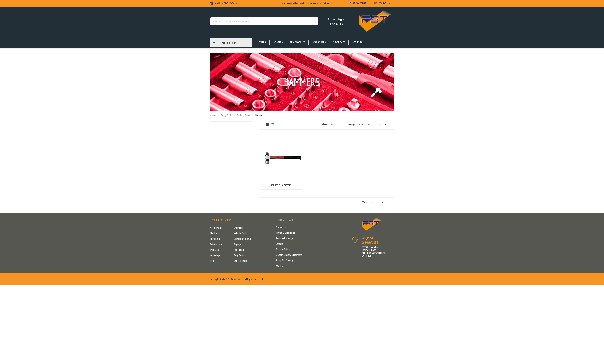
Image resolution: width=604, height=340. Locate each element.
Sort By (351, 124)
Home (213, 115)
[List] (272, 124)
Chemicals (239, 227)
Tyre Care (215, 249)
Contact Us (281, 227)
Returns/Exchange (285, 238)
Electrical (214, 233)
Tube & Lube (216, 244)
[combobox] (250, 21)
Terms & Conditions (285, 232)
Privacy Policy (283, 249)
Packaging (239, 249)
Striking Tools (244, 115)
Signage (237, 244)
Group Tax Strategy (285, 260)
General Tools (240, 260)
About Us (357, 42)
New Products (297, 42)
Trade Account (358, 3)
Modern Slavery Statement (289, 254)
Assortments (216, 227)
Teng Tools (226, 115)
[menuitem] (234, 43)
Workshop (215, 255)
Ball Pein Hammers (280, 185)
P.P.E (212, 260)
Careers (279, 243)
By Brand (278, 42)
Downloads (339, 42)
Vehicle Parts (240, 233)
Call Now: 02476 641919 (226, 3)
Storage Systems (242, 238)
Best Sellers (319, 42)
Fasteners (215, 238)
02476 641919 (336, 24)
